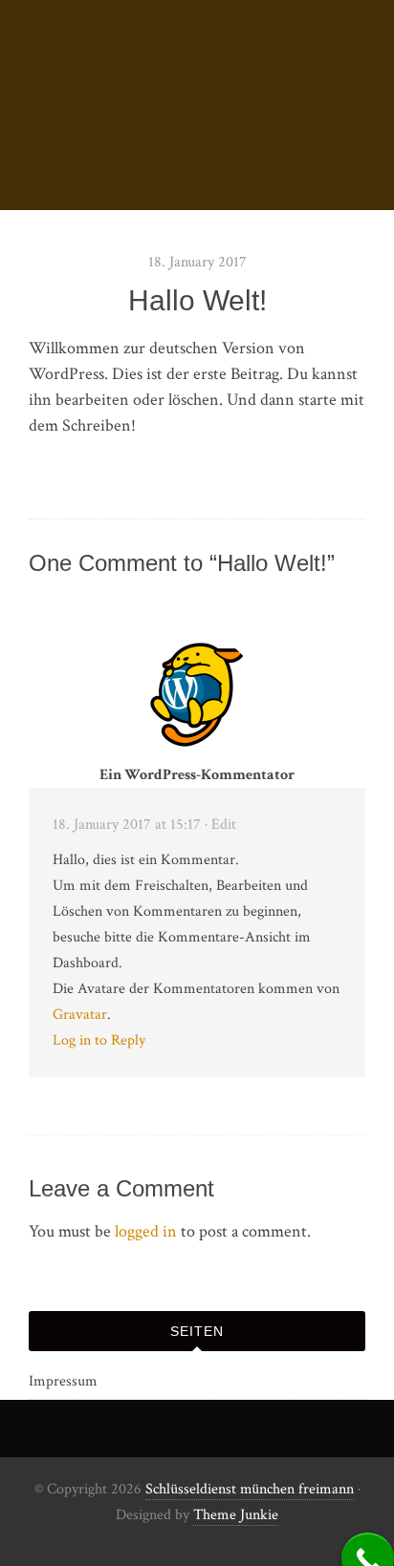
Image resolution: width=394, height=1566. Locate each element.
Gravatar (80, 1015)
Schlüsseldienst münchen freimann (249, 1489)
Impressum (63, 1381)
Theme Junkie (235, 1515)
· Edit (220, 825)
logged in (146, 1231)
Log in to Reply (99, 1040)
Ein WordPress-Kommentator (197, 775)
